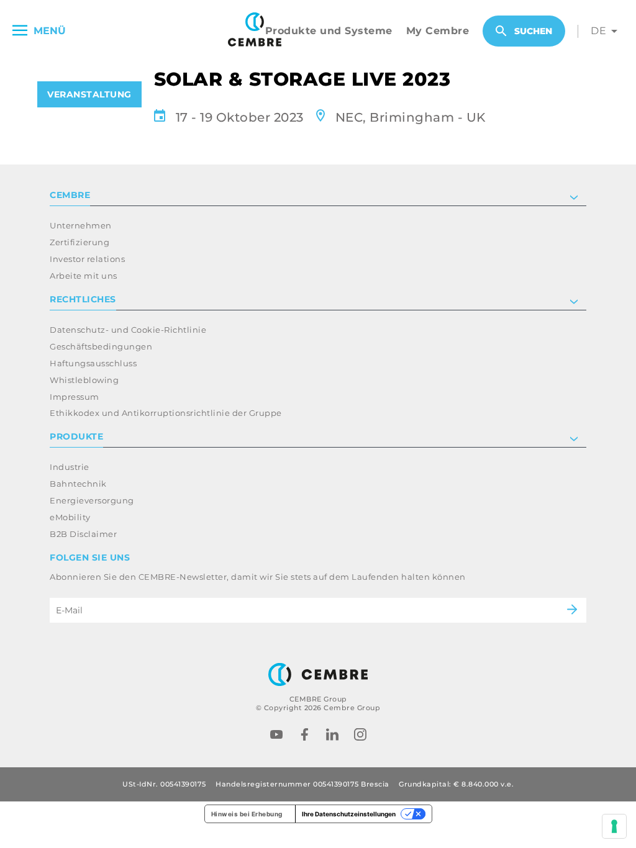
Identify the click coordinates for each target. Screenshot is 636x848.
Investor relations (87, 259)
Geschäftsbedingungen (101, 346)
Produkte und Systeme (329, 31)
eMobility (70, 517)
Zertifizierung (79, 242)
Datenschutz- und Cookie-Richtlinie (128, 330)
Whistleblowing (84, 380)
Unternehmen (81, 225)
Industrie (69, 467)
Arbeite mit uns (83, 276)
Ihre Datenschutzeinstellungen (349, 814)
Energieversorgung (92, 500)
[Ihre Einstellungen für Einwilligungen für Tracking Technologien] (614, 826)
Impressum (74, 397)
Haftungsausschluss (93, 363)
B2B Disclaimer (83, 534)
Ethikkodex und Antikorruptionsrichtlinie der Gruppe (166, 413)
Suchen (533, 31)
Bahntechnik (78, 484)
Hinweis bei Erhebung (247, 814)
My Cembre (438, 31)
